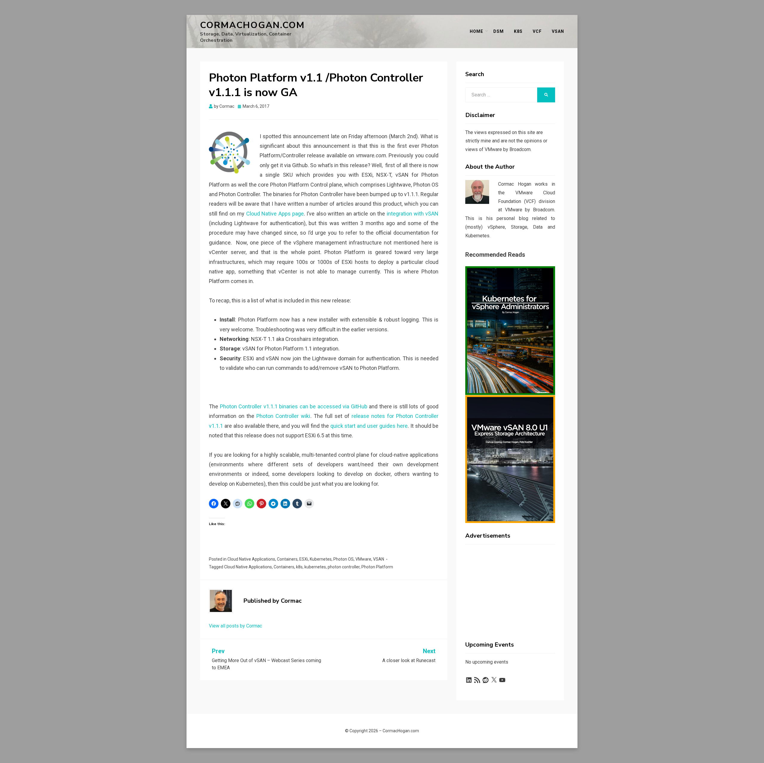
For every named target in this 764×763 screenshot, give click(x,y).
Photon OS (343, 559)
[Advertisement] (510, 586)
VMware (363, 559)
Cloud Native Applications (251, 559)
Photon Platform (377, 566)
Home (476, 31)
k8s (299, 566)
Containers (287, 559)
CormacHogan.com (252, 25)
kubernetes (315, 566)
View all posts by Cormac (235, 626)
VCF (537, 31)
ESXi (303, 559)
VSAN (378, 559)
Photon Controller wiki (283, 416)
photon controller (344, 566)
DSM (498, 31)
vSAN (558, 31)
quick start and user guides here (369, 426)
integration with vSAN (413, 213)
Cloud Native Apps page (275, 213)
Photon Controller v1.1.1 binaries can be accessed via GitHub (293, 406)
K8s (518, 31)
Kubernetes (321, 559)
